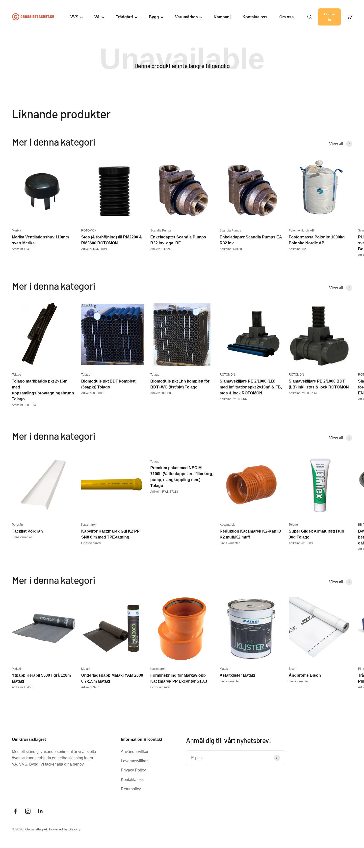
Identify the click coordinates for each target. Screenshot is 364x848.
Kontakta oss (254, 17)
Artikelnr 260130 (231, 249)
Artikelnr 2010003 (301, 543)
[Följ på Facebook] (15, 811)
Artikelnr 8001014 (24, 405)
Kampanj (222, 17)
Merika (16, 230)
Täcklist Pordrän (27, 531)
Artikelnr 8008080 (162, 393)
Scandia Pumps (161, 230)
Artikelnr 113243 (161, 249)
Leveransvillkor (134, 761)
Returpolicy (131, 789)
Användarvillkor (134, 751)
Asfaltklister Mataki (237, 675)
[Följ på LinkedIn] (40, 811)
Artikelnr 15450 (22, 687)
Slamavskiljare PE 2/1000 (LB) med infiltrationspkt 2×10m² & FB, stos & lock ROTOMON (251, 387)
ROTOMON (89, 230)
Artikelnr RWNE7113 (164, 491)
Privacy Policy (133, 770)
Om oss (286, 17)
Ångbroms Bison (305, 675)
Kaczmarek (88, 524)
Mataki (16, 668)
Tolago (16, 374)
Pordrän (17, 524)
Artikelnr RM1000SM (303, 393)
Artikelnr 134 (20, 249)
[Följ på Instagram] (28, 811)
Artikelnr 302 (297, 249)
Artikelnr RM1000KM (234, 399)
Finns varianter (22, 537)
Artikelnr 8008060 (93, 393)
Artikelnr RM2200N (94, 249)
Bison (292, 668)
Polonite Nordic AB (301, 230)
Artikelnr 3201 (90, 687)
